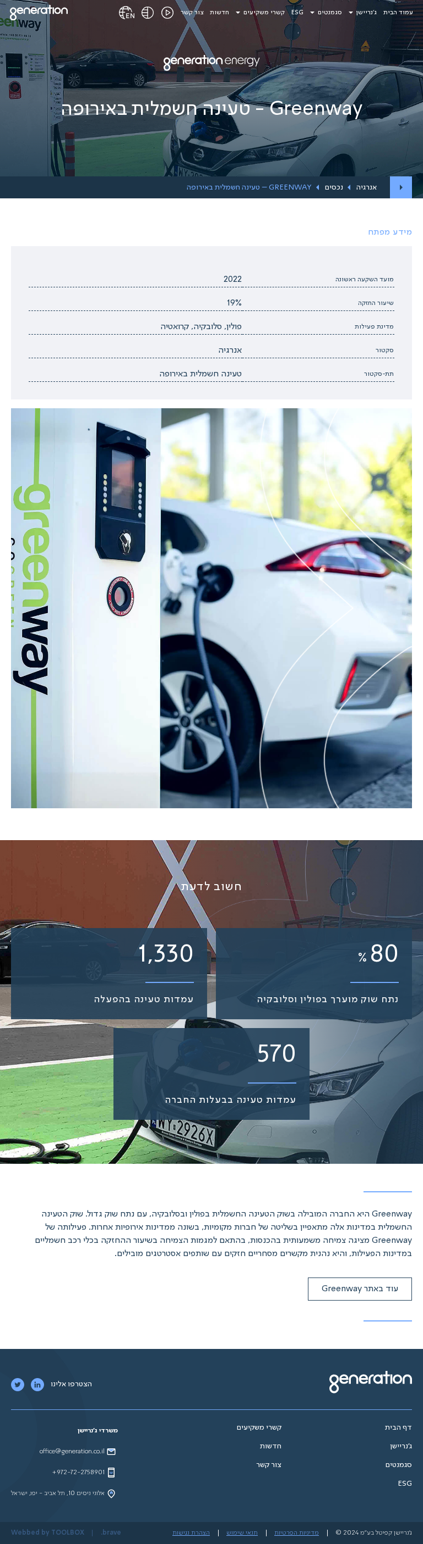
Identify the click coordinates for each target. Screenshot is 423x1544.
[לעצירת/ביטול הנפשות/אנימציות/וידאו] (167, 12)
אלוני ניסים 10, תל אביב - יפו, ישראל (58, 1493)
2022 (233, 279)
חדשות (219, 12)
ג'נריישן (366, 12)
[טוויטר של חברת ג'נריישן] (17, 1384)
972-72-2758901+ (78, 1472)
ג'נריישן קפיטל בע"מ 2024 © (373, 1533)
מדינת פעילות (374, 327)
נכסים (334, 187)
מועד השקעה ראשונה (364, 279)
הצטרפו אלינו (71, 1384)
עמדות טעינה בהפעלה (144, 999)
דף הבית (398, 1427)
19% (234, 303)
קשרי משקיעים (264, 12)
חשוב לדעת (211, 887)
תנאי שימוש (242, 1533)
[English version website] (126, 12)
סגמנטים (330, 12)
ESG (297, 12)
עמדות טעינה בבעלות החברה (230, 1100)
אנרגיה (366, 187)
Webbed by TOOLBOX (47, 1533)
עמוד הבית (398, 12)
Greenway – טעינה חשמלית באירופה (249, 187)
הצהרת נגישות (191, 1533)
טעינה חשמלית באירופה (200, 374)
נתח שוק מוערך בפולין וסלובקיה (328, 999)
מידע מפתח (390, 232)
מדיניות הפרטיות (296, 1533)
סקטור (385, 350)
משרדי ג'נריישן (98, 1431)
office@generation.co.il (72, 1451)
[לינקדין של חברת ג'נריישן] (37, 1384)
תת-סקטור (379, 374)
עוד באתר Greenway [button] (360, 1289)
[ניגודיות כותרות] (147, 12)
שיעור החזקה (376, 303)
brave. (111, 1533)
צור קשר (192, 12)
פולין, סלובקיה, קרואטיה (201, 327)
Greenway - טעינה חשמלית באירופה (211, 109)
